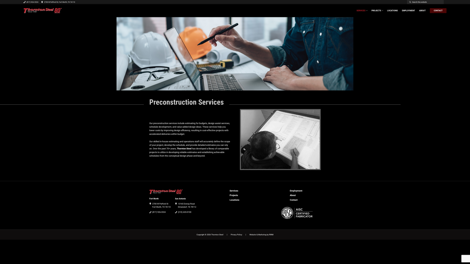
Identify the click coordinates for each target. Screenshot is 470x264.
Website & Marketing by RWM (261, 235)
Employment (296, 190)
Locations (234, 200)
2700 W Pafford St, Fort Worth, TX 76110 (59, 2)
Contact (294, 200)
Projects (234, 195)
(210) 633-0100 (184, 212)
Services (234, 190)
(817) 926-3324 (32, 2)
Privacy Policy (236, 235)
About (293, 195)
